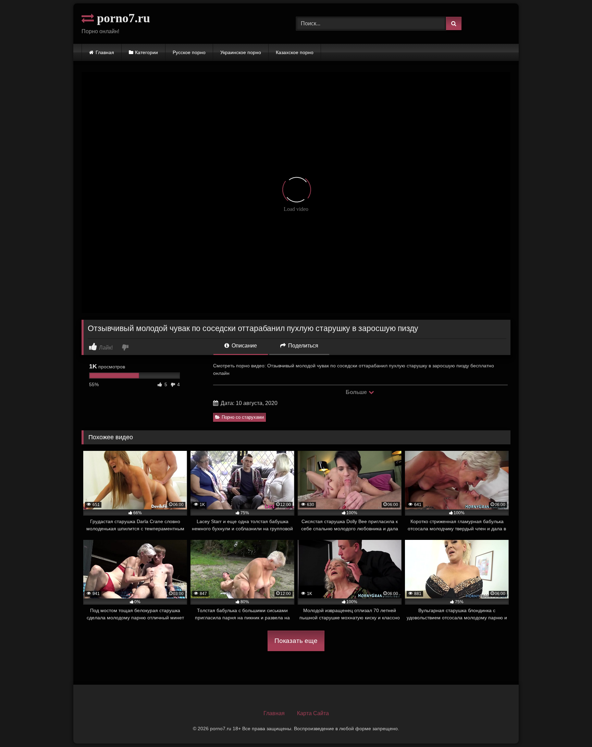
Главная (105, 52)
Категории (146, 52)
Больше (357, 392)
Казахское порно (294, 52)
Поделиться (302, 346)
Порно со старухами (243, 417)
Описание (243, 346)
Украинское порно (240, 52)
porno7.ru (122, 18)
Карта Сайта (313, 713)
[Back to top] (570, 726)
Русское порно (189, 52)
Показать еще (296, 640)
